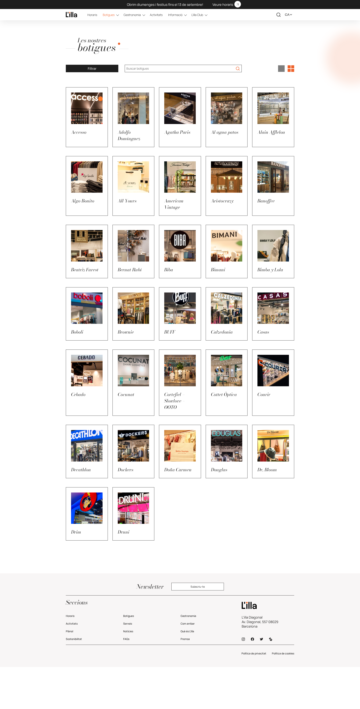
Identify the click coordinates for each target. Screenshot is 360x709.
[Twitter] (261, 639)
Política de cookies (283, 653)
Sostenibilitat (74, 639)
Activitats (156, 15)
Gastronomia (132, 15)
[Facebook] (252, 639)
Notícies (128, 631)
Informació (175, 15)
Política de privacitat (254, 653)
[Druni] (268, 605)
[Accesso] (71, 14)
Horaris (92, 15)
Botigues (109, 15)
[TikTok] (270, 639)
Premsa (185, 639)
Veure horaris (222, 4)
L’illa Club (197, 15)
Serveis (127, 623)
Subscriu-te (197, 586)
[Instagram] (243, 639)
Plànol (69, 631)
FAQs (126, 639)
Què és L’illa (187, 631)
